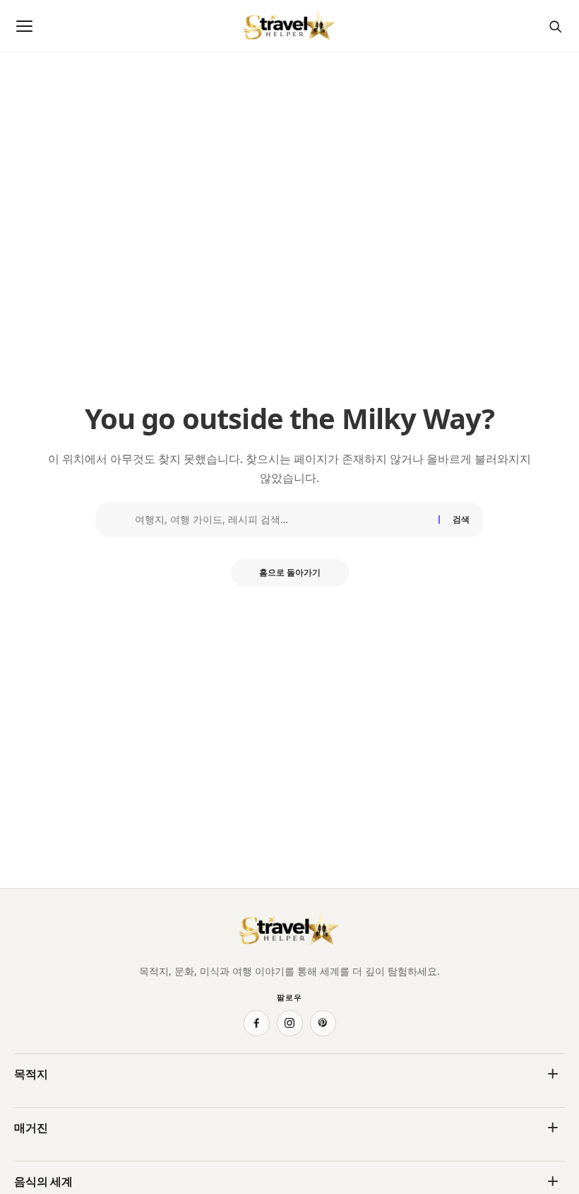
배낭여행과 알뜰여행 (344, 1157)
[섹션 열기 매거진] (553, 1128)
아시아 (313, 1103)
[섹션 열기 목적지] (553, 1074)
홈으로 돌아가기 (290, 572)
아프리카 (34, 1103)
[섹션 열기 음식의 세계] (553, 1181)
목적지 (31, 1074)
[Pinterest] (323, 1023)
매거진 (31, 1127)
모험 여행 (35, 1157)
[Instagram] (290, 1023)
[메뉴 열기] (24, 26)
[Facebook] (257, 1023)
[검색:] (281, 519)
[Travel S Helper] (289, 26)
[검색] (555, 26)
